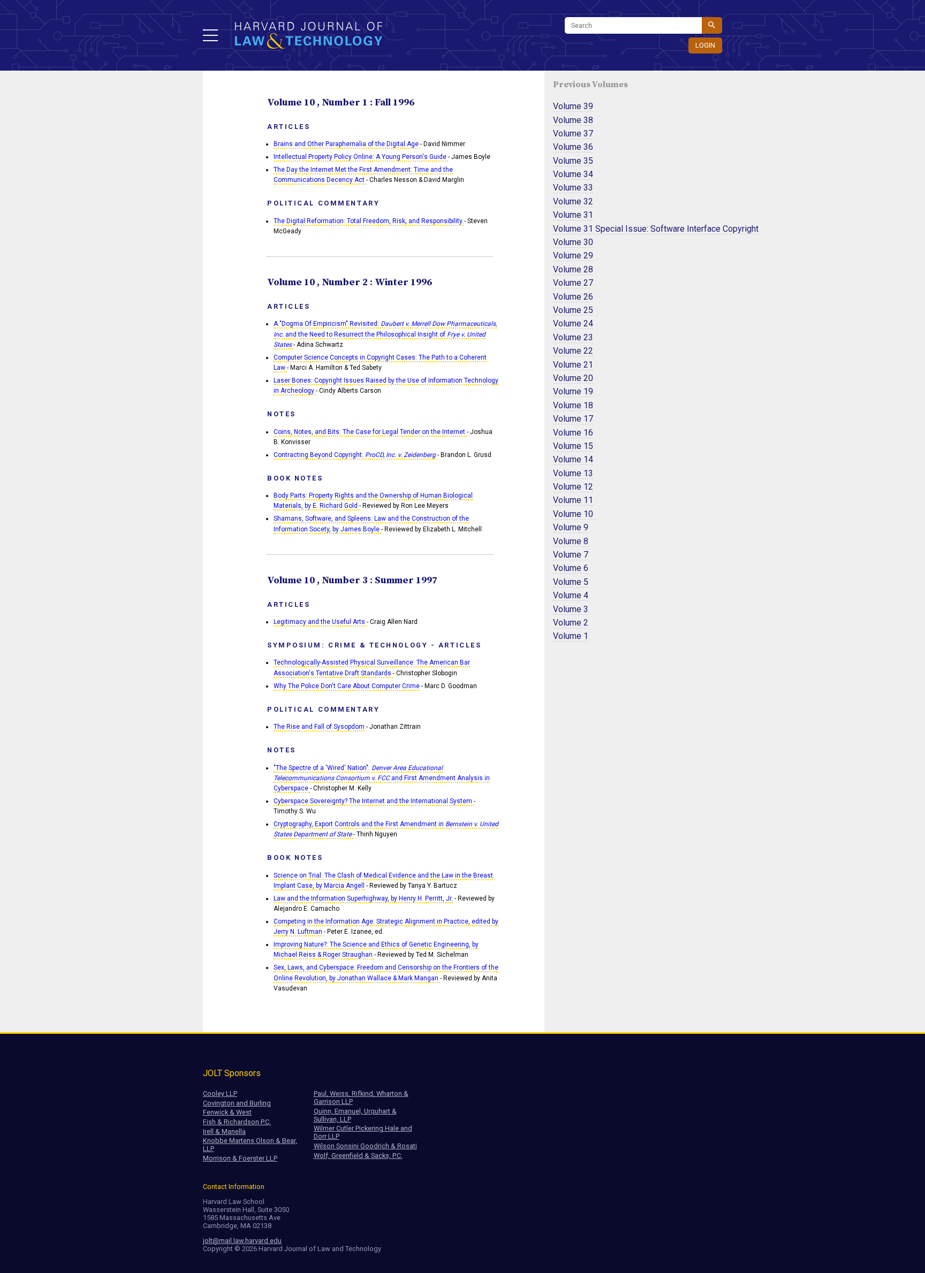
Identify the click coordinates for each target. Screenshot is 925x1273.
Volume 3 (570, 609)
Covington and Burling (237, 1103)
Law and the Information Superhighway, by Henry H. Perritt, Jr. (363, 898)
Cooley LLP (220, 1093)
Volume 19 (573, 391)
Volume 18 (573, 405)
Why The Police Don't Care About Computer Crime (347, 686)
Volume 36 (573, 147)
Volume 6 (570, 568)
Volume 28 (573, 269)
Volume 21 (573, 365)
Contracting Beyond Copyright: (355, 455)
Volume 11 (573, 500)
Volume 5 (570, 582)
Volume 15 (573, 446)
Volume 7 (570, 555)
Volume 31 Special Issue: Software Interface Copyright (656, 229)
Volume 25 (573, 310)
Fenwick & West (227, 1112)
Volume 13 (573, 473)
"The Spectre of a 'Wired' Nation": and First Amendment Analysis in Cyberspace (382, 778)
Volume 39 (573, 106)
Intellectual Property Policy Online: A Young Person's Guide (361, 157)
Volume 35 (573, 161)
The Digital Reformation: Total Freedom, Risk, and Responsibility (369, 221)
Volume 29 (573, 255)
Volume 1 (570, 636)
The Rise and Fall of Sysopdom (319, 726)
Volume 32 (573, 201)
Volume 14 (573, 459)
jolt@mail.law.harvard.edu (242, 1241)
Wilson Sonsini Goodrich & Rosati (365, 1146)
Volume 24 (573, 323)
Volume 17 (573, 419)
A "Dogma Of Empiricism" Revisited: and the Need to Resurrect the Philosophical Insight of (385, 334)
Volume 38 (573, 120)
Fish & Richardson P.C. (237, 1122)
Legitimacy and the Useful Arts (320, 622)
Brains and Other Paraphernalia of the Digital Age (347, 144)
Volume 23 (573, 337)
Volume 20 (573, 378)
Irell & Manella (224, 1131)
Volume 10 (574, 514)
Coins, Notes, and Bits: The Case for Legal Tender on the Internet (370, 432)
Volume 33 (573, 187)
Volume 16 (573, 433)
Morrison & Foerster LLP (240, 1158)
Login (705, 45)
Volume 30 (573, 242)
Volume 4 (570, 595)
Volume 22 (573, 351)
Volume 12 (573, 487)
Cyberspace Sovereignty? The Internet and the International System (374, 801)
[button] (210, 35)
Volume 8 (570, 541)
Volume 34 (573, 174)
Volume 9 (570, 527)
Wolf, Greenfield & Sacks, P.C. (358, 1156)
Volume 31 (573, 215)
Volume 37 (573, 133)
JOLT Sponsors (232, 1073)
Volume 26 (573, 297)
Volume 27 (573, 283)
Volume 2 (570, 623)
